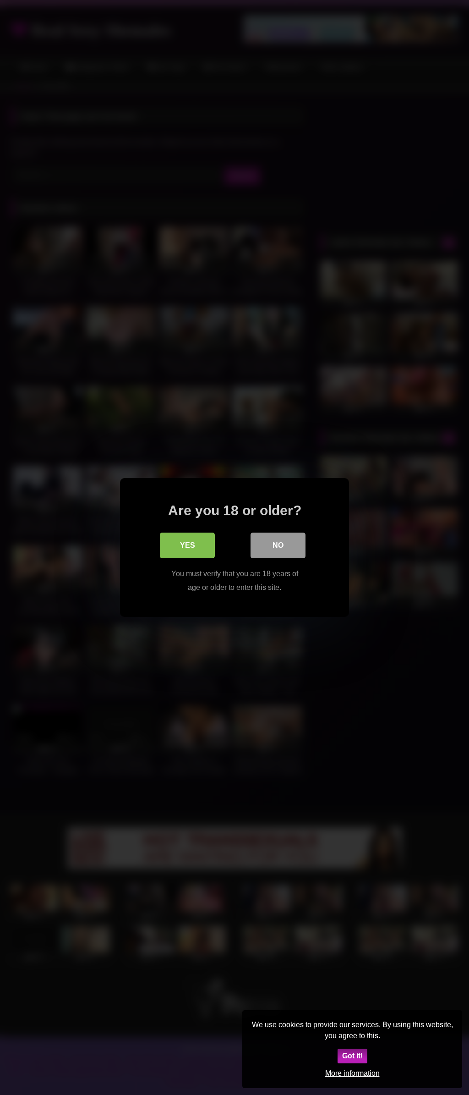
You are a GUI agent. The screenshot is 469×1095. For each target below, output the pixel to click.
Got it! (352, 1056)
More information (352, 1073)
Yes (187, 545)
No (278, 545)
